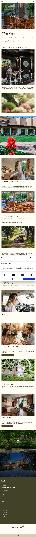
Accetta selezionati (18, 278)
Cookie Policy (4, 514)
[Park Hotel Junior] (18, 2)
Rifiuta (7, 278)
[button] (2, 2)
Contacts (3, 506)
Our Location (4, 504)
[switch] (13, 275)
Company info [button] (4, 510)
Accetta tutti (29, 278)
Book (18, 535)
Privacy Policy (5, 512)
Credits (3, 516)
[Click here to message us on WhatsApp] (33, 2)
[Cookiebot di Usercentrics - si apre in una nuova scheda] (31, 257)
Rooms (3, 501)
